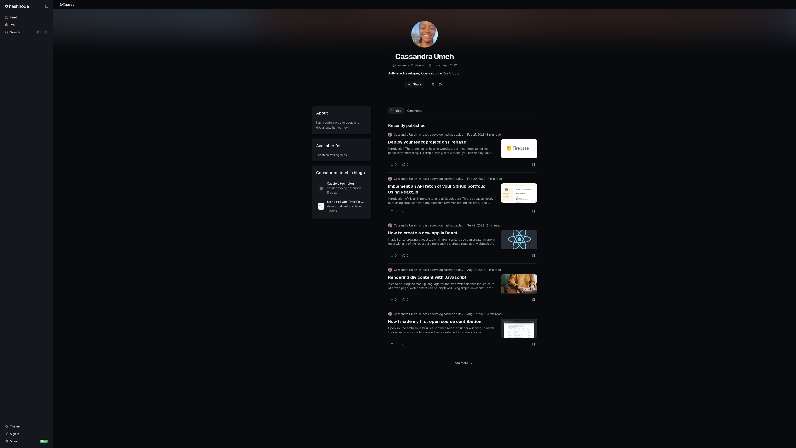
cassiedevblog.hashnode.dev (443, 134)
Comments (414, 110)
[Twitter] (433, 84)
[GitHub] (440, 84)
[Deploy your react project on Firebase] (519, 148)
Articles (396, 110)
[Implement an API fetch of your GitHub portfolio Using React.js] (519, 192)
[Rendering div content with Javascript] (519, 283)
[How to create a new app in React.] (519, 239)
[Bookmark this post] (533, 164)
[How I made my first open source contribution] (519, 328)
